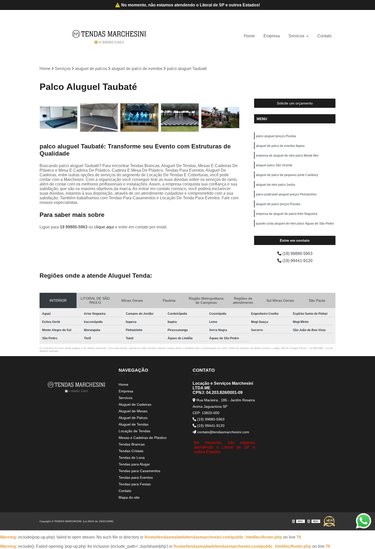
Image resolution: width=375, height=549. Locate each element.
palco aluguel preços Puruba (276, 136)
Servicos (297, 36)
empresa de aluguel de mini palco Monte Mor (287, 155)
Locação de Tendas (134, 431)
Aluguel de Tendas (133, 424)
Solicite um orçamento (295, 103)
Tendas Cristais (131, 451)
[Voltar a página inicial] (109, 36)
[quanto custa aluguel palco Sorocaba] (59, 118)
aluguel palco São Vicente (274, 165)
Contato (324, 36)
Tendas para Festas (135, 484)
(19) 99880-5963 (296, 253)
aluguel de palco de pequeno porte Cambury (287, 175)
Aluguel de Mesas (133, 411)
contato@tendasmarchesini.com (222, 432)
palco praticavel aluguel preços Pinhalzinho (286, 194)
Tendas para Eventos (136, 477)
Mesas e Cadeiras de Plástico (143, 438)
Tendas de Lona (132, 457)
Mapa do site (129, 497)
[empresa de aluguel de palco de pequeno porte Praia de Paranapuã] (180, 118)
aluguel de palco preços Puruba (278, 204)
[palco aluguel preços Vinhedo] (99, 118)
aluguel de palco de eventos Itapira (280, 146)
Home (249, 36)
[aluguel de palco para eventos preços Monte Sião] (220, 118)
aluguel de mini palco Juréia (275, 184)
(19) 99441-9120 (296, 261)
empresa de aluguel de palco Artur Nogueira (286, 214)
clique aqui (104, 227)
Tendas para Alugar (134, 464)
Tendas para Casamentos (139, 471)
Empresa (272, 36)
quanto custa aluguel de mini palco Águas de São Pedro (295, 223)
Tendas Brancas (132, 444)
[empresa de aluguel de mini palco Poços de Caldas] (139, 118)
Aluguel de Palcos (133, 418)
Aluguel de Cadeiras (135, 404)
